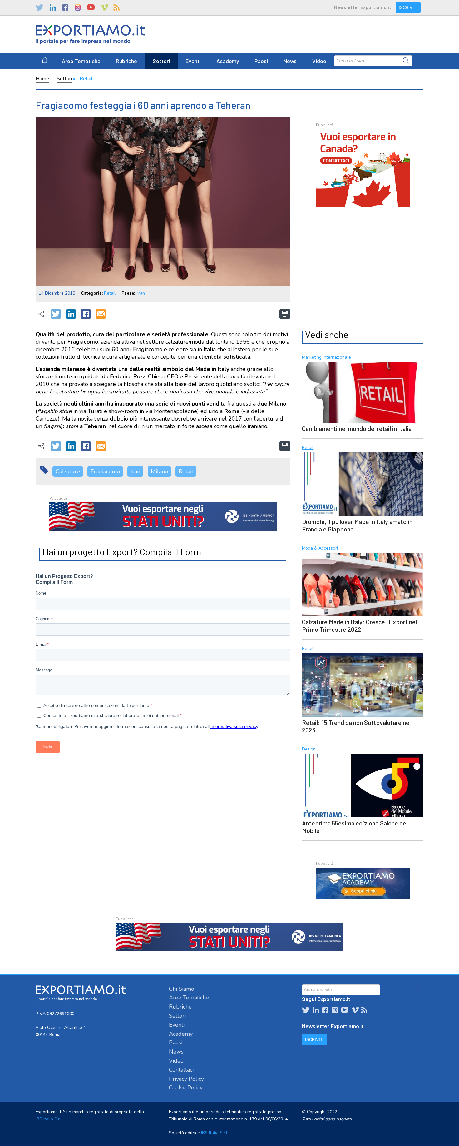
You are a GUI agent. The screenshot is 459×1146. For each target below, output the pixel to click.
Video (319, 60)
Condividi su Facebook (85, 314)
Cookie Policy (186, 1087)
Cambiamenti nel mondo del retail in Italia (357, 428)
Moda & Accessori (320, 548)
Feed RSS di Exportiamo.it (116, 7)
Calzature (68, 471)
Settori (161, 60)
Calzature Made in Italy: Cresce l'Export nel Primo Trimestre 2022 (359, 625)
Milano (159, 471)
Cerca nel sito (406, 60)
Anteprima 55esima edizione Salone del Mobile (354, 826)
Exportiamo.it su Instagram (78, 7)
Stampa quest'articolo (284, 314)
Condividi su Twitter (55, 314)
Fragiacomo (105, 471)
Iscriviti (408, 7)
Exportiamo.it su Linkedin (53, 7)
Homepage (44, 61)
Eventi (193, 60)
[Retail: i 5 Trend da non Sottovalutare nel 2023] (362, 684)
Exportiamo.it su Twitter (39, 7)
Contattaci (181, 1070)
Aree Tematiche (81, 60)
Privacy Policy (186, 1079)
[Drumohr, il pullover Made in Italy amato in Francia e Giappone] (362, 483)
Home (42, 78)
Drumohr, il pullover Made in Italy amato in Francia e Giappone (357, 525)
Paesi (261, 60)
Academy (227, 60)
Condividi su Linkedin (70, 314)
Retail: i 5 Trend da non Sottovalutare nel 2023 (356, 726)
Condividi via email (100, 314)
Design (309, 749)
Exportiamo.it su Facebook (65, 7)
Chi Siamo (181, 989)
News (290, 60)
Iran (141, 293)
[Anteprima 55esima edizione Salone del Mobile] (362, 784)
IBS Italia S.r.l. (49, 1119)
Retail (86, 78)
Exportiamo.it (90, 34)
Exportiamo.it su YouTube (91, 7)
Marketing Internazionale (326, 357)
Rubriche (126, 60)
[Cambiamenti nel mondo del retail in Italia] (362, 392)
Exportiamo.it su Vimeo (104, 7)
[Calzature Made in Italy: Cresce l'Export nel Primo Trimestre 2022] (362, 583)
